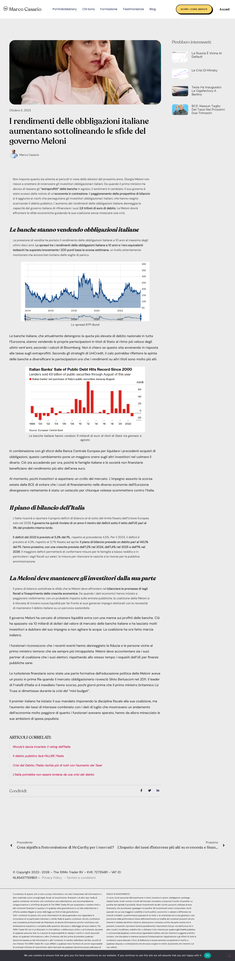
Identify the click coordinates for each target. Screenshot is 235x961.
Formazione (108, 9)
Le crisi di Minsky (204, 70)
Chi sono (88, 9)
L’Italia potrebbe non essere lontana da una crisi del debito (53, 774)
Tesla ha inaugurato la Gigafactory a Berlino (206, 91)
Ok (207, 955)
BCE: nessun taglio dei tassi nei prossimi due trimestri (208, 109)
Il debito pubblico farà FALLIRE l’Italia (38, 756)
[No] (229, 955)
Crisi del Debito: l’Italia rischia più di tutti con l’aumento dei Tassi (57, 765)
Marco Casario (25, 9)
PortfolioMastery (65, 9)
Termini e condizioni (81, 878)
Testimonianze (133, 9)
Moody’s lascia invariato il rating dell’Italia (41, 747)
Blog (152, 9)
